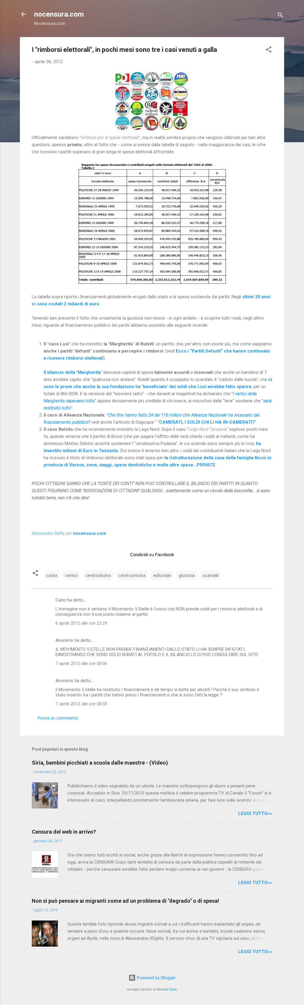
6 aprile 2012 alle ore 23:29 (81, 623)
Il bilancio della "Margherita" (73, 372)
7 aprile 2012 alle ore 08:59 (81, 703)
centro (71, 575)
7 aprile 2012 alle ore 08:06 (81, 663)
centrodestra (98, 575)
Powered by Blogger (156, 977)
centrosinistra (131, 575)
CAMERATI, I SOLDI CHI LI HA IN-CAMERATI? (207, 422)
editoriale (162, 575)
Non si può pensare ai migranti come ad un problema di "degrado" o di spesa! (125, 901)
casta (51, 575)
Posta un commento (58, 718)
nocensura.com (59, 14)
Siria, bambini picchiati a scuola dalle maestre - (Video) (100, 763)
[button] (268, 50)
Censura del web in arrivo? (64, 832)
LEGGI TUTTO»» (255, 813)
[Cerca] (280, 16)
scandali (210, 575)
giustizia (187, 575)
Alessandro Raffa (48, 533)
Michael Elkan (167, 989)
